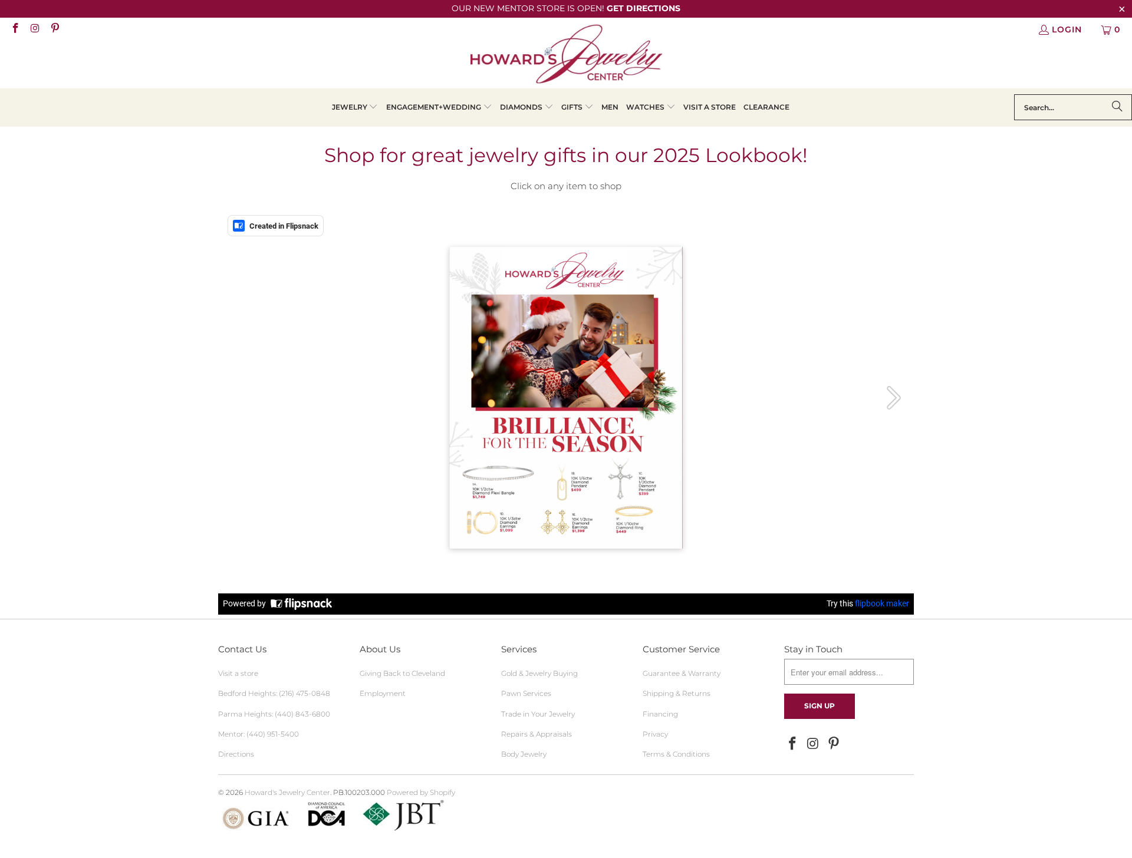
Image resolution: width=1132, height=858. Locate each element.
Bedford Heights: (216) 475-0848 (274, 693)
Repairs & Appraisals (536, 734)
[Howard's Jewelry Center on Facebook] (15, 29)
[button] (355, 107)
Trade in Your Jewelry (538, 714)
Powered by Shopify (421, 792)
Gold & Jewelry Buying (539, 673)
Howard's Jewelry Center (287, 792)
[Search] (1117, 107)
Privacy (655, 734)
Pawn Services (526, 693)
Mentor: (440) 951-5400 (258, 734)
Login (1067, 29)
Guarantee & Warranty (681, 673)
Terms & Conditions (676, 754)
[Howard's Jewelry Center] (566, 56)
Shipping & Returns (676, 693)
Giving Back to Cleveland (402, 673)
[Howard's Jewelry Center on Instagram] (35, 29)
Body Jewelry (524, 754)
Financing (660, 714)
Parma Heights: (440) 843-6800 (274, 714)
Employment (383, 693)
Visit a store (238, 673)
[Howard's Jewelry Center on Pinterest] (54, 29)
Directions (236, 754)
